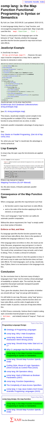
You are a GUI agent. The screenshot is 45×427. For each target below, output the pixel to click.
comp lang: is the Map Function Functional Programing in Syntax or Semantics (24, 354)
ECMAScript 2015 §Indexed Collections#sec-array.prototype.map (19, 106)
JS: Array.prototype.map (14, 111)
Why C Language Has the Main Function (23, 349)
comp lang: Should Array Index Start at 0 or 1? (24, 344)
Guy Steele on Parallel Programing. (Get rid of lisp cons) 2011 (22, 135)
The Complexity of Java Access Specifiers (23, 385)
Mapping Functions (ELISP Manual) (16, 182)
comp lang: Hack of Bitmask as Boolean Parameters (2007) (23, 376)
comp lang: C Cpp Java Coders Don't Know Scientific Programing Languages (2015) (24, 390)
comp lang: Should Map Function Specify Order (23, 360)
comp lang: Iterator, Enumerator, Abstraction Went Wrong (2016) (19, 338)
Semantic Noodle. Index (35, 2)
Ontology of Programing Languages (21, 330)
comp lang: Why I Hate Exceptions (20, 334)
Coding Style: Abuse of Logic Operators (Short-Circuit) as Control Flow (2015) (22, 366)
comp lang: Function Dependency (20, 381)
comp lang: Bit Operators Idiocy (19, 371)
